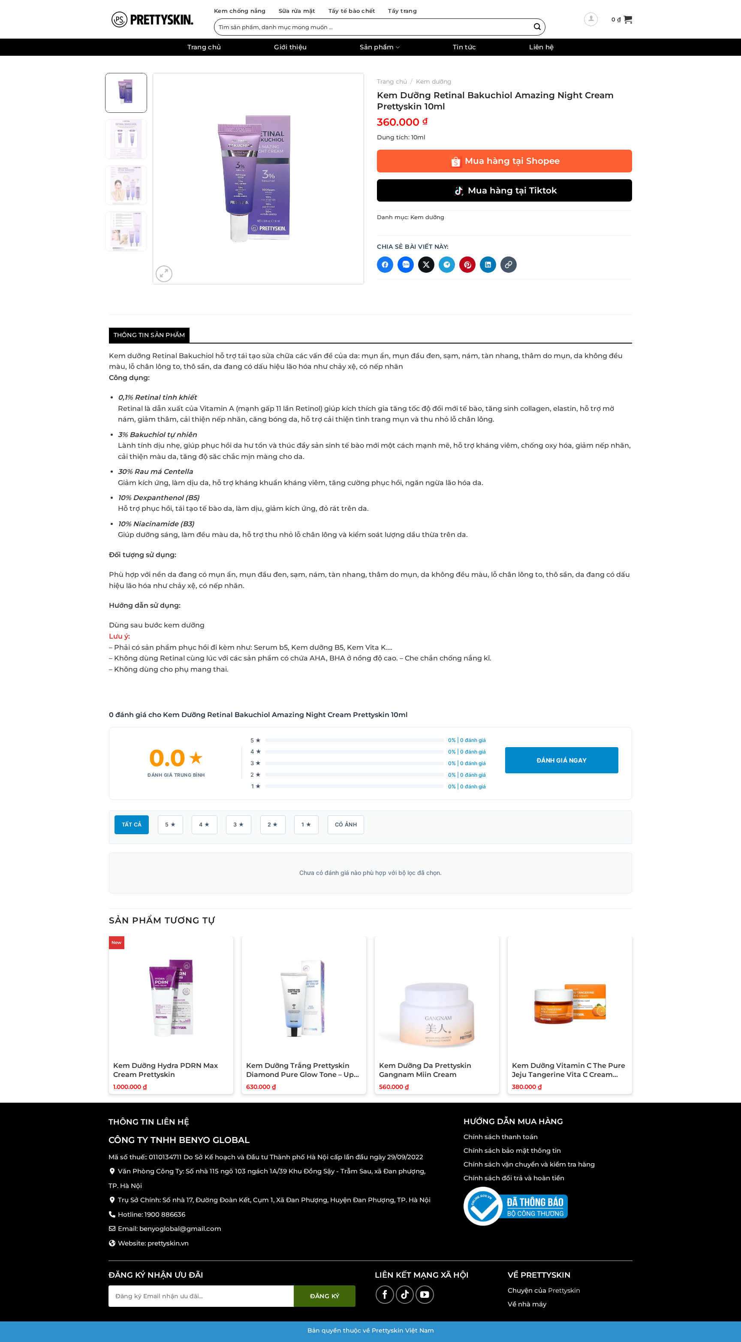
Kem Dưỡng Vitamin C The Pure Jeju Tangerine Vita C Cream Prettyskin (568, 1071)
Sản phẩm (377, 47)
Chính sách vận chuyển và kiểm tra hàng (529, 1164)
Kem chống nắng (240, 10)
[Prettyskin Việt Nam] (152, 19)
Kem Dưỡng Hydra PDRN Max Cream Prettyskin (165, 1070)
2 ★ (273, 824)
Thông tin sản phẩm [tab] (149, 335)
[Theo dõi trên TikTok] (405, 1294)
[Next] (349, 178)
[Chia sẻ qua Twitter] (426, 264)
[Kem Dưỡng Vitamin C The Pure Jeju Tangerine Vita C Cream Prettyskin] (570, 998)
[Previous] (167, 178)
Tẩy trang (402, 10)
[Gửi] (537, 27)
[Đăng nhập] (591, 19)
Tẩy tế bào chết (352, 10)
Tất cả (132, 824)
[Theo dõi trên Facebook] (385, 1294)
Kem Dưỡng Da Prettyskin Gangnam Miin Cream (425, 1070)
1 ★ (306, 824)
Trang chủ (204, 47)
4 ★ (204, 824)
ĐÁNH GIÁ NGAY (562, 760)
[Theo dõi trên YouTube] (425, 1294)
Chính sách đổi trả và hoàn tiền (514, 1178)
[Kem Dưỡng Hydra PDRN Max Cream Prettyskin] (171, 998)
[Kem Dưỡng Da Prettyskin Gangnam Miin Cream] (437, 998)
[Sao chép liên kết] (508, 264)
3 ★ (238, 824)
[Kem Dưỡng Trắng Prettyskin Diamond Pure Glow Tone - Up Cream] (304, 998)
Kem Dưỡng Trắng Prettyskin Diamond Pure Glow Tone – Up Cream (300, 1071)
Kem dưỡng (434, 81)
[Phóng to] (164, 273)
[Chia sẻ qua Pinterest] (467, 264)
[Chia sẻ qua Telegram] (447, 264)
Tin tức (464, 47)
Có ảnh (346, 824)
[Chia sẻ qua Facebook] (385, 264)
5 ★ (170, 824)
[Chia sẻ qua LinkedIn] (488, 264)
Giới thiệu (290, 47)
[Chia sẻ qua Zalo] (406, 264)
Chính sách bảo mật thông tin (512, 1150)
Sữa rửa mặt (297, 10)
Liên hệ (541, 47)
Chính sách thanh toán (501, 1137)
